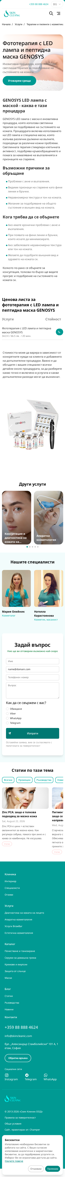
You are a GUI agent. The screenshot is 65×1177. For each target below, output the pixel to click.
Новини (9, 1009)
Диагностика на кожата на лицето (24, 912)
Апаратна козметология (43, 495)
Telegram (15, 722)
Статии (9, 996)
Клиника (10, 874)
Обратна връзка (18, 1058)
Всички (8, 779)
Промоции (24, 779)
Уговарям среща (19, 81)
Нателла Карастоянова (43, 574)
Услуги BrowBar (13, 926)
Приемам (52, 1168)
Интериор (10, 881)
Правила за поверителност (20, 1117)
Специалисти (12, 888)
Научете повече (14, 1161)
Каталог (10, 944)
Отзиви (9, 894)
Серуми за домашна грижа (20, 957)
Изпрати (32, 733)
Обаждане (16, 708)
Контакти (11, 1017)
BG (55, 4)
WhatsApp (16, 718)
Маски (8, 977)
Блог (8, 989)
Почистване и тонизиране (20, 951)
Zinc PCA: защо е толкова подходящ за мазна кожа (19, 814)
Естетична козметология (19, 932)
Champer (35, 1129)
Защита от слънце (15, 971)
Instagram (11, 1079)
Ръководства (43, 779)
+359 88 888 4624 (38, 4)
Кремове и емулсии (16, 964)
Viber (13, 713)
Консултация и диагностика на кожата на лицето (13, 497)
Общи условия (13, 1123)
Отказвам (36, 1168)
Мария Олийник (12, 572)
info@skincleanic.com (18, 1036)
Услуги (9, 906)
